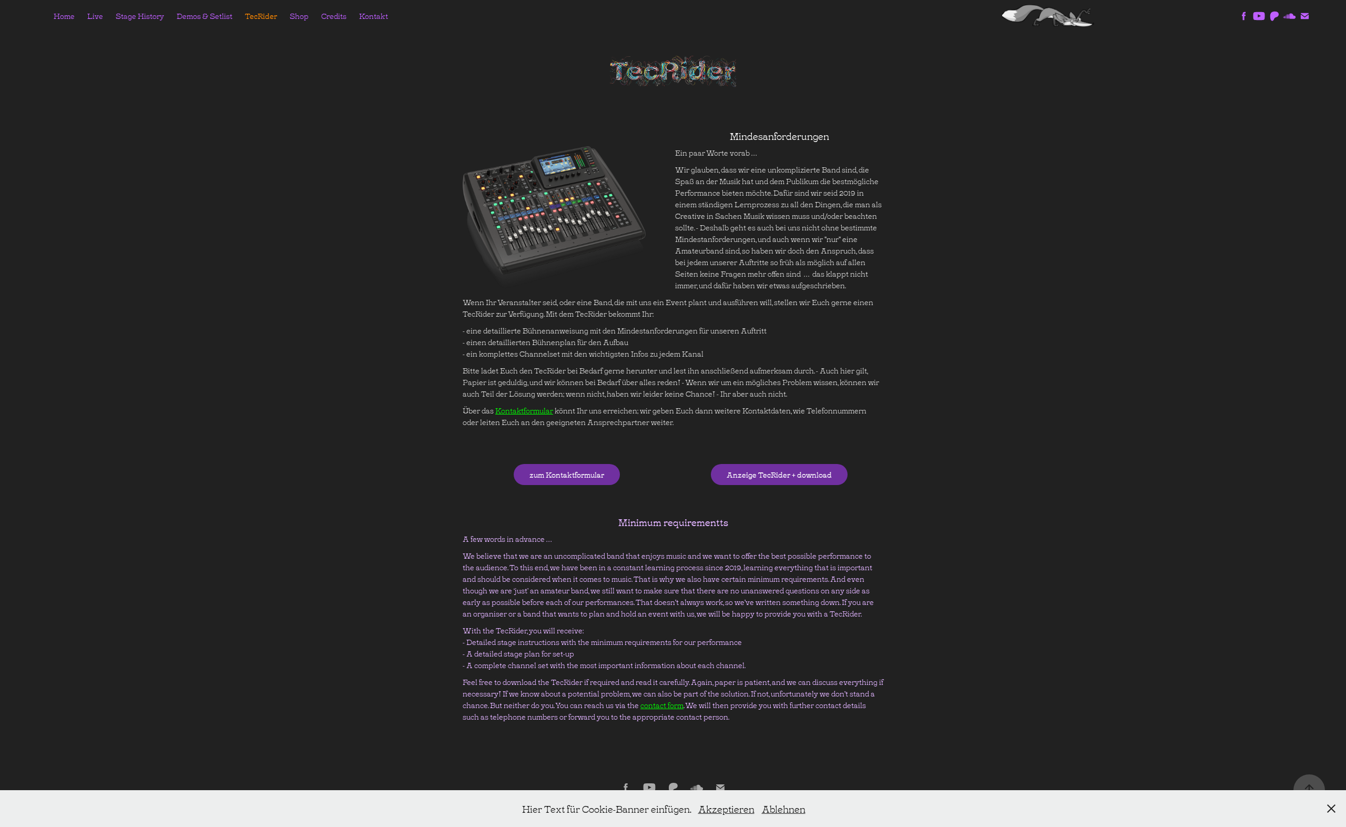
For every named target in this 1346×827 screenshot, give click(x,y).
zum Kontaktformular (566, 474)
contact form (662, 704)
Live (95, 15)
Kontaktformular (524, 410)
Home (64, 15)
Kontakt (373, 15)
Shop (299, 15)
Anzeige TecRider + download (779, 474)
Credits (333, 15)
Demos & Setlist (204, 15)
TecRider (261, 15)
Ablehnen (783, 808)
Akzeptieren (726, 808)
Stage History (140, 15)
